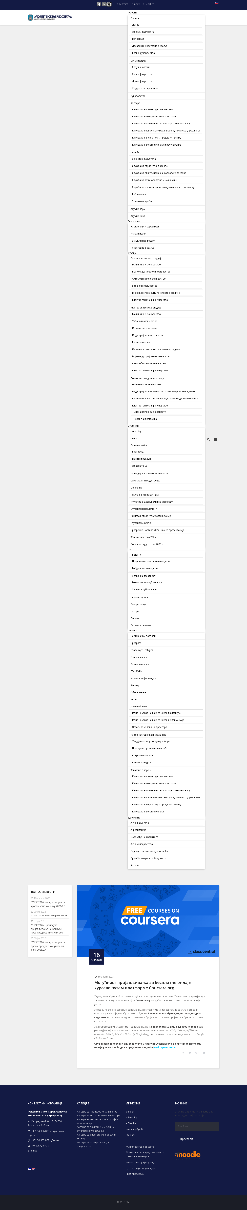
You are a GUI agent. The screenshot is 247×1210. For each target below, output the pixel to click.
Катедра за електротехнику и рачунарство (93, 1144)
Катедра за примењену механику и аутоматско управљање (96, 1128)
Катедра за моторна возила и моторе (98, 1115)
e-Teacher (148, 4)
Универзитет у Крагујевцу (140, 1162)
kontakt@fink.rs (40, 1145)
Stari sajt (130, 1135)
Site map (32, 1150)
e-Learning (122, 4)
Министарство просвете (140, 1146)
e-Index (136, 4)
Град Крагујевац (135, 1173)
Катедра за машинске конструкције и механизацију (97, 1121)
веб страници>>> (165, 1047)
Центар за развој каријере (141, 1168)
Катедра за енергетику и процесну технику (96, 1136)
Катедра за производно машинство (97, 1111)
